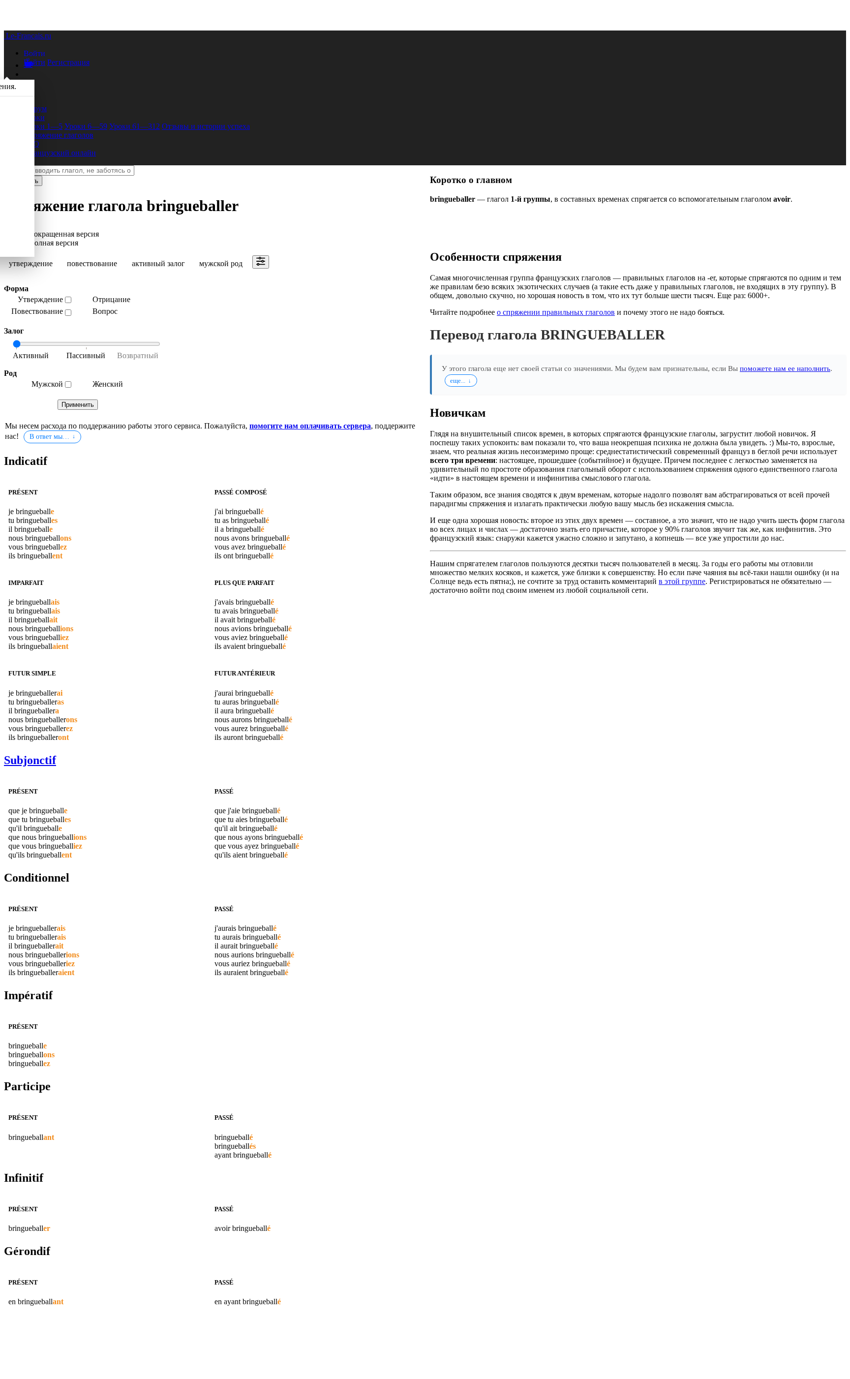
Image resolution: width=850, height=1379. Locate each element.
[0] (36, 356)
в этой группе (682, 581)
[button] (34, 53)
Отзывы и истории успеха (206, 126)
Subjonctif (30, 760)
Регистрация (68, 62)
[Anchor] (49, 461)
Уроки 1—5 (43, 126)
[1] (85, 356)
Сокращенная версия (64, 234)
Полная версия (53, 243)
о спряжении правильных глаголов (556, 312)
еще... (457, 380)
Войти (34, 62)
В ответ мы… (49, 436)
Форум (35, 108)
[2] (134, 356)
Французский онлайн (60, 153)
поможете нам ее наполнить (785, 368)
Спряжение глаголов (58, 135)
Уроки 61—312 (134, 126)
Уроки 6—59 (85, 126)
